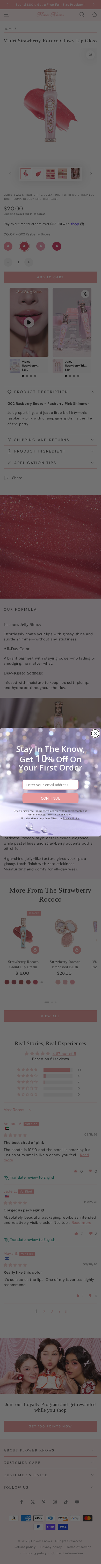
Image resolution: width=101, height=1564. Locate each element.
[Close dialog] (95, 733)
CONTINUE (50, 798)
